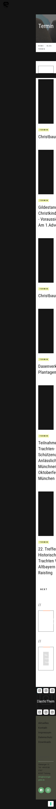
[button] (52, 5)
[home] (18, 4)
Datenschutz (45, 737)
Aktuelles (43, 723)
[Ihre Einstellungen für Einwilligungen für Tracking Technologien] (51, 804)
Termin (44, 130)
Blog (49, 46)
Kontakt (42, 727)
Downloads (44, 741)
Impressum (44, 732)
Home (41, 46)
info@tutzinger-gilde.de (44, 778)
